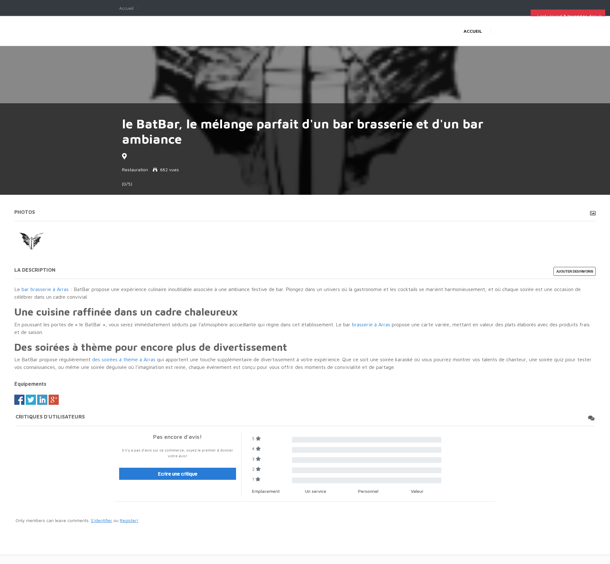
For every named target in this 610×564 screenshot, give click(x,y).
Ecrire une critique (177, 474)
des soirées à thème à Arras (123, 359)
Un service (315, 491)
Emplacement (266, 491)
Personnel (368, 491)
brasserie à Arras (371, 324)
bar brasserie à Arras (44, 289)
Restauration (135, 169)
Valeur (417, 491)
